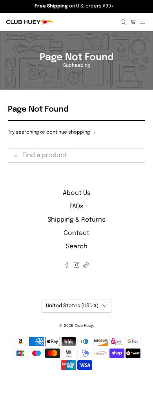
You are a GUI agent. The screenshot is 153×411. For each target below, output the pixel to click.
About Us (77, 193)
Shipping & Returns (76, 220)
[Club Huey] (60, 22)
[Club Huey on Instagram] (76, 265)
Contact (76, 233)
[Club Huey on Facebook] (66, 265)
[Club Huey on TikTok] (86, 265)
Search (76, 246)
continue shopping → (71, 132)
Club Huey (84, 326)
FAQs (76, 206)
